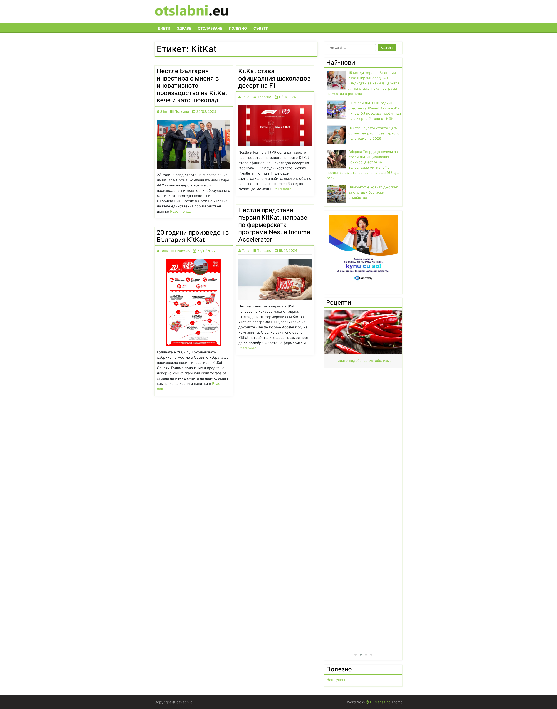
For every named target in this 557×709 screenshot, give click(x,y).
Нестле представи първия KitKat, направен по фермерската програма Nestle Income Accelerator (274, 224)
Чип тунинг (336, 679)
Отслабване (210, 28)
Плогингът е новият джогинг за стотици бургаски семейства (373, 192)
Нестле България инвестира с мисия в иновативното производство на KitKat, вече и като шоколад (193, 85)
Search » (387, 47)
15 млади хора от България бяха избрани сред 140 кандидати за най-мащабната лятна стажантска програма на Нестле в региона (363, 83)
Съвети (260, 28)
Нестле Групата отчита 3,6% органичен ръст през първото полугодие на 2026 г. (373, 133)
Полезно (238, 28)
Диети (164, 28)
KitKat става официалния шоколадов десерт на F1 (274, 78)
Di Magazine (379, 702)
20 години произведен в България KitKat (193, 236)
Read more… (180, 211)
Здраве (184, 28)
